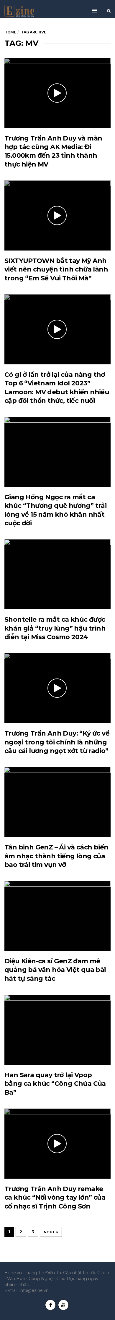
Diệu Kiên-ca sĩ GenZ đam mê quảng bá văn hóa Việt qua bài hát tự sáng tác (55, 970)
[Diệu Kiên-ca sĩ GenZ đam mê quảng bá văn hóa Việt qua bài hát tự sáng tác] (57, 916)
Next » (51, 1231)
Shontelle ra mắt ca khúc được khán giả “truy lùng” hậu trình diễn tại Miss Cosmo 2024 (55, 628)
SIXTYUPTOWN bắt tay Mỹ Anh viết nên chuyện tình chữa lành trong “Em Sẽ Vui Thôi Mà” (56, 269)
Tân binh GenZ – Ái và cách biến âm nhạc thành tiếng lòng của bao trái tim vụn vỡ (56, 856)
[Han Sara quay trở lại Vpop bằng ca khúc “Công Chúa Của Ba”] (57, 1030)
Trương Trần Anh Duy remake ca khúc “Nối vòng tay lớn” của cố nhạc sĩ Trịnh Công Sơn (54, 1197)
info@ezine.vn (34, 1290)
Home (10, 32)
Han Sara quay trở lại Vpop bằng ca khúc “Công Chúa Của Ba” (55, 1083)
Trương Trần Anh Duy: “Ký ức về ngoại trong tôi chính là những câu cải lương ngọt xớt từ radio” (56, 742)
